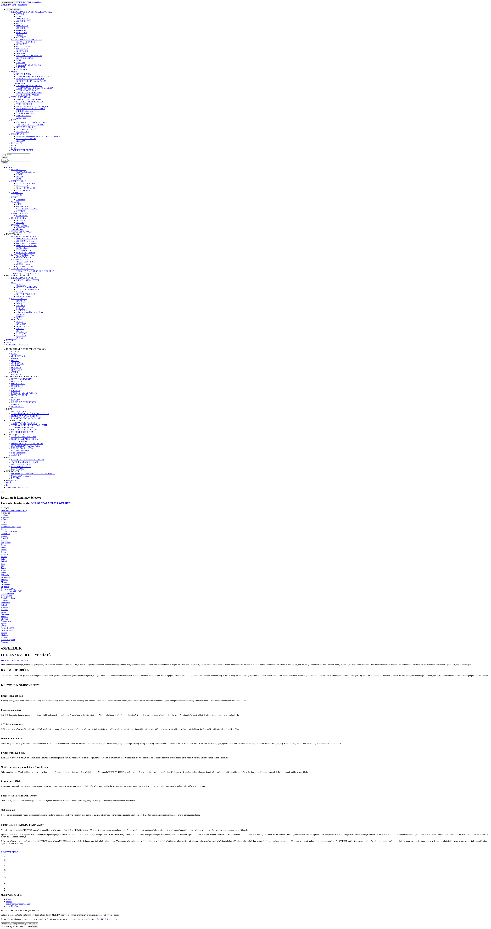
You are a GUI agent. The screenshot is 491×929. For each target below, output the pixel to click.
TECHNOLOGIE (18, 83)
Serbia (3, 612)
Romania (4, 610)
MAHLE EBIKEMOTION (27, 95)
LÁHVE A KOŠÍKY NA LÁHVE (30, 312)
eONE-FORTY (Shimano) (27, 243)
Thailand (4, 635)
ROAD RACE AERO (25, 183)
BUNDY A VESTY (24, 326)
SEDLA (19, 292)
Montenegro (6, 584)
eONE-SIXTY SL (23, 19)
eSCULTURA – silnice (25, 262)
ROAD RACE (22, 186)
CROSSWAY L (22, 227)
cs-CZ (8, 483)
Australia (4, 520)
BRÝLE (19, 338)
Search (4, 157)
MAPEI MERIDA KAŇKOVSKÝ (30, 109)
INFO (13, 120)
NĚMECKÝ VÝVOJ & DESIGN (30, 79)
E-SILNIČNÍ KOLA (19, 259)
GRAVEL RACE (23, 206)
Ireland (4, 561)
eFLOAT (20, 23)
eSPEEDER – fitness (25, 266)
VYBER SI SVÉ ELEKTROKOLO (26, 273)
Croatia (4, 536)
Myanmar (5, 586)
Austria (4, 522)
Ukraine (4, 637)
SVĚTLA (20, 308)
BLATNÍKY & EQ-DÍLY (26, 294)
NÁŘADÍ (20, 315)
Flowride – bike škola (25, 113)
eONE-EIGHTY (23, 21)
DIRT (18, 60)
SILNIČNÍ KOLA (18, 181)
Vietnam (4, 642)
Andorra (4, 515)
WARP (19, 195)
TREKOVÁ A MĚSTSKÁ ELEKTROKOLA (35, 271)
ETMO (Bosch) (22, 248)
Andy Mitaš (21, 118)
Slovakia (4, 616)
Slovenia (4, 619)
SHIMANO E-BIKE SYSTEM (29, 92)
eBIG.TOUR (21, 32)
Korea (3, 570)
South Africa (6, 621)
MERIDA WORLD (19, 134)
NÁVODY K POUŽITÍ (26, 127)
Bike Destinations (23, 115)
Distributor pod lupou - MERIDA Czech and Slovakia (38, 136)
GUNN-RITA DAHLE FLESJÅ (29, 102)
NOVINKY (11, 340)
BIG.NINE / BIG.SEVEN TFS (29, 56)
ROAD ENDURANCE (26, 188)
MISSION (20, 67)
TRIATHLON (17, 193)
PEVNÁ (19, 174)
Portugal (4, 607)
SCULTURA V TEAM (26, 139)
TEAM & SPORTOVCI (21, 97)
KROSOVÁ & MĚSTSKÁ (22, 255)
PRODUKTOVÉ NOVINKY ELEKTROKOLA (31, 12)
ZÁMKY (20, 317)
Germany (5, 552)
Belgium (4, 524)
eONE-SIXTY (22, 26)
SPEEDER (20, 199)
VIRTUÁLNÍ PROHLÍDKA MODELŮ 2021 (35, 76)
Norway (4, 600)
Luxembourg (6, 577)
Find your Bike (17, 143)
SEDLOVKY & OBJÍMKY (27, 289)
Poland (4, 605)
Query (3, 155)
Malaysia (4, 580)
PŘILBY (20, 329)
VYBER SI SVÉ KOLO (21, 232)
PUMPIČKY (21, 310)
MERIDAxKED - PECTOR (28, 280)
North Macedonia (8, 598)
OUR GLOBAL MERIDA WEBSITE (50, 503)
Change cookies (18, 924)
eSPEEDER (21, 37)
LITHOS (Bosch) (23, 250)
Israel (3, 563)
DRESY (19, 322)
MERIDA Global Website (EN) (14, 510)
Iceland (4, 557)
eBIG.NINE (21, 30)
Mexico (4, 582)
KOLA (9, 167)
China (3, 529)
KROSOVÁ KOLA (19, 213)
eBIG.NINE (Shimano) (25, 252)
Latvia (3, 573)
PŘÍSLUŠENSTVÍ (19, 299)
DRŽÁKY (20, 305)
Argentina (5, 517)
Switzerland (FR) (8, 630)
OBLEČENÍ (16, 319)
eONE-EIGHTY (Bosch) (26, 246)
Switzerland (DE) (8, 628)
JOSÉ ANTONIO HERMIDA (28, 99)
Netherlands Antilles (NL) (11, 591)
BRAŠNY (20, 303)
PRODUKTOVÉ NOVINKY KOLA (26, 39)
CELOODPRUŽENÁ (25, 172)
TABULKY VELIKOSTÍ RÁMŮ (30, 125)
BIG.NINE (20, 53)
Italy (3, 566)
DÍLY (13, 282)
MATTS (19, 176)
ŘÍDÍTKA (20, 285)
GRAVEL (15, 202)
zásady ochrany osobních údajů (18, 904)
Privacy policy (111, 919)
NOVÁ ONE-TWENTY (26, 42)
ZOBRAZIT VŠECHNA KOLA (14, 660)
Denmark (5, 540)
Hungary (4, 554)
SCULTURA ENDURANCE (28, 65)
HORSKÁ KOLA (18, 169)
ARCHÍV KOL (17, 229)
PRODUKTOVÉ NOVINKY (23, 278)
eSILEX (19, 35)
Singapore (5, 614)
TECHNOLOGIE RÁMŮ (27, 90)
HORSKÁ (20, 220)
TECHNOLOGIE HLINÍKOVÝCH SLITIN (34, 88)
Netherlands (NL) (8, 589)
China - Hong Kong (9, 531)
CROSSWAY (22, 216)
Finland (4, 547)
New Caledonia (7, 593)
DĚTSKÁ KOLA (18, 218)
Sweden (4, 626)
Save (35, 927)
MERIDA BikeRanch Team (27, 111)
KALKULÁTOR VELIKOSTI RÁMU (32, 122)
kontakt (9, 899)
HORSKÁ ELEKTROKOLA (23, 236)
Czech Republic (7, 538)
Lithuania (5, 575)
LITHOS (20, 14)
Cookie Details (31, 924)
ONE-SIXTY (21, 44)
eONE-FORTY (22, 28)
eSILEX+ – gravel (23, 264)
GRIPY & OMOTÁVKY (26, 287)
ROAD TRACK (23, 190)
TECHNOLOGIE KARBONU (29, 86)
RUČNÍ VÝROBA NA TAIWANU (31, 81)
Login (13, 148)
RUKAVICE (21, 333)
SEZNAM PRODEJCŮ (26, 129)
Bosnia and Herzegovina (11, 527)
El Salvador (5, 543)
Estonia (4, 545)
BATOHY (20, 301)
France (4, 550)
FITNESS (15, 197)
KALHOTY (21, 324)
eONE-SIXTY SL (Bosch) (27, 239)
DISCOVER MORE (9, 852)
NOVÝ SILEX (22, 69)
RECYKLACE (22, 132)
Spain (3, 623)
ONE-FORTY (22, 49)
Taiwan (4, 633)
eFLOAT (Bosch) (23, 257)
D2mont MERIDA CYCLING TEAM (32, 106)
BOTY (19, 331)
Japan (3, 568)
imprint (9, 901)
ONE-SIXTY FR (23, 46)
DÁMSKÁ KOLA (19, 225)
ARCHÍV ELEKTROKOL (22, 269)
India (3, 559)
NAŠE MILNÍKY (23, 74)
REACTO (20, 62)
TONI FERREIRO (24, 104)
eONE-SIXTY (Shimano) (26, 241)
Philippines (5, 603)
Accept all (5, 924)
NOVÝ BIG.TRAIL (24, 58)
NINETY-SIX (22, 51)
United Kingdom (8, 639)
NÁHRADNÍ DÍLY (24, 296)
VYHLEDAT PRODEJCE (22, 150)
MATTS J (20, 222)
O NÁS (14, 72)
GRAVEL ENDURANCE (27, 209)
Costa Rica (5, 533)
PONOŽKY (21, 335)
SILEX (19, 204)
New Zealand (6, 596)
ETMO (19, 16)
